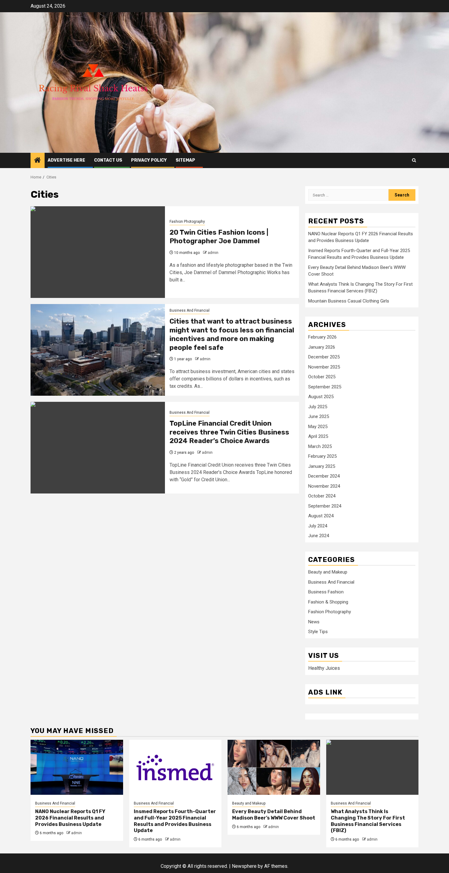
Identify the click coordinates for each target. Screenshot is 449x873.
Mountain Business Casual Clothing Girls (348, 301)
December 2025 (324, 357)
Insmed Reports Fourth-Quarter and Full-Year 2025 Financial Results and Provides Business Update (175, 821)
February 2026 (322, 337)
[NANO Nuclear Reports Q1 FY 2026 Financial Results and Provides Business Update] (77, 767)
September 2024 (324, 506)
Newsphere (244, 866)
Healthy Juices (324, 668)
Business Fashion (326, 592)
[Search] (414, 160)
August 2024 (321, 516)
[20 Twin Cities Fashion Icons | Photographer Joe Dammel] (98, 252)
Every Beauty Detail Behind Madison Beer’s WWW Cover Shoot (273, 815)
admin (213, 253)
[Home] (37, 160)
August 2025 (321, 396)
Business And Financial (190, 310)
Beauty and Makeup (327, 572)
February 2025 (322, 456)
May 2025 (317, 426)
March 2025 (320, 446)
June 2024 (318, 535)
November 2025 (324, 367)
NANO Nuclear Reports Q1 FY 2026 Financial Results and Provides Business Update (70, 818)
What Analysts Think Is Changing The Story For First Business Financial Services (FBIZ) (368, 821)
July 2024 (317, 526)
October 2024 (321, 496)
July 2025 (317, 406)
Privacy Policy (149, 160)
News (313, 622)
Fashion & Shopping (328, 602)
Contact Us (108, 160)
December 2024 (324, 476)
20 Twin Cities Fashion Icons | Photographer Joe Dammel (219, 236)
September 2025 (324, 387)
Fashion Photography (187, 221)
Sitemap (185, 160)
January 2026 (321, 347)
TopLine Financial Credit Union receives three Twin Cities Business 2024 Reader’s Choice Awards (229, 432)
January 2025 (321, 466)
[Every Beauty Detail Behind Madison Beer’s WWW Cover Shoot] (274, 767)
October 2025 (321, 377)
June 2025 (318, 416)
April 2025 (318, 436)
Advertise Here (66, 160)
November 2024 (324, 486)
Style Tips (318, 631)
